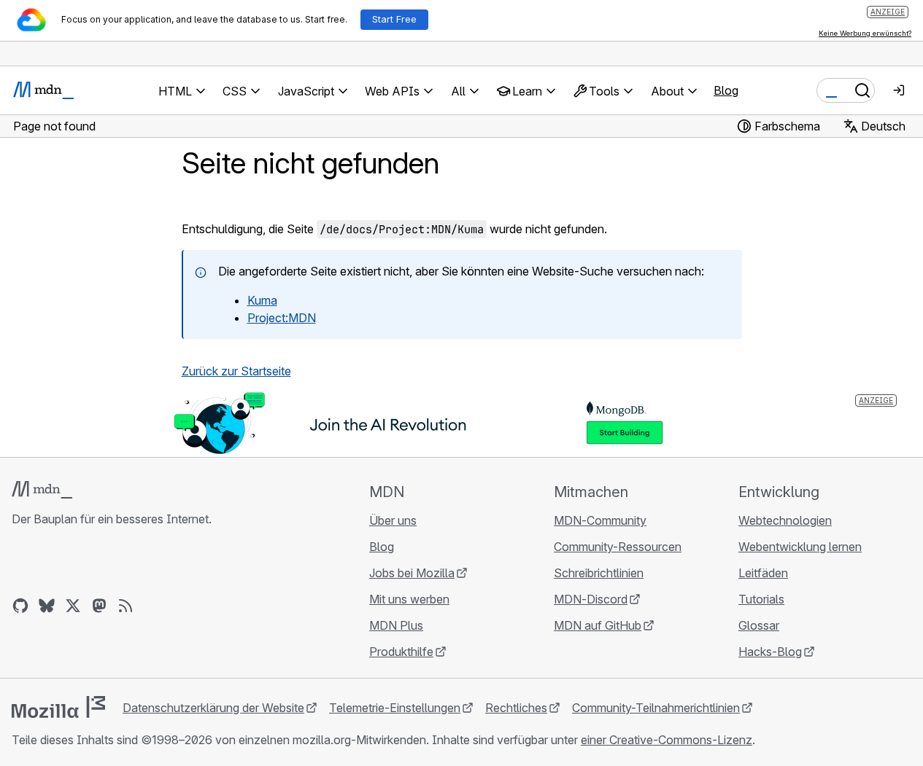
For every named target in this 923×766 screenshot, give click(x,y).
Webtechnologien (785, 520)
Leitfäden (763, 573)
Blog (726, 90)
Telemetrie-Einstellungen (394, 707)
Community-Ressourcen (617, 546)
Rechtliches (516, 707)
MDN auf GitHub (597, 625)
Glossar (758, 625)
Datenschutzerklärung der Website (213, 707)
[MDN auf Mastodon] (99, 605)
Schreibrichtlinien (599, 573)
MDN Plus (396, 625)
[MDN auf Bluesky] (46, 605)
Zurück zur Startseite (236, 371)
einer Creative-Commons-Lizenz (666, 739)
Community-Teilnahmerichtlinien (656, 707)
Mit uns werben (409, 599)
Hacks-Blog (770, 651)
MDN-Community (600, 520)
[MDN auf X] (73, 605)
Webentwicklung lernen (800, 546)
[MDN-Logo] (42, 490)
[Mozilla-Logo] (58, 707)
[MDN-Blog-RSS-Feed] (125, 605)
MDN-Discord (590, 599)
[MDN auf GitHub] (20, 605)
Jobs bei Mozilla (412, 573)
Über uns (393, 520)
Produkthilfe (401, 651)
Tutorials (761, 599)
